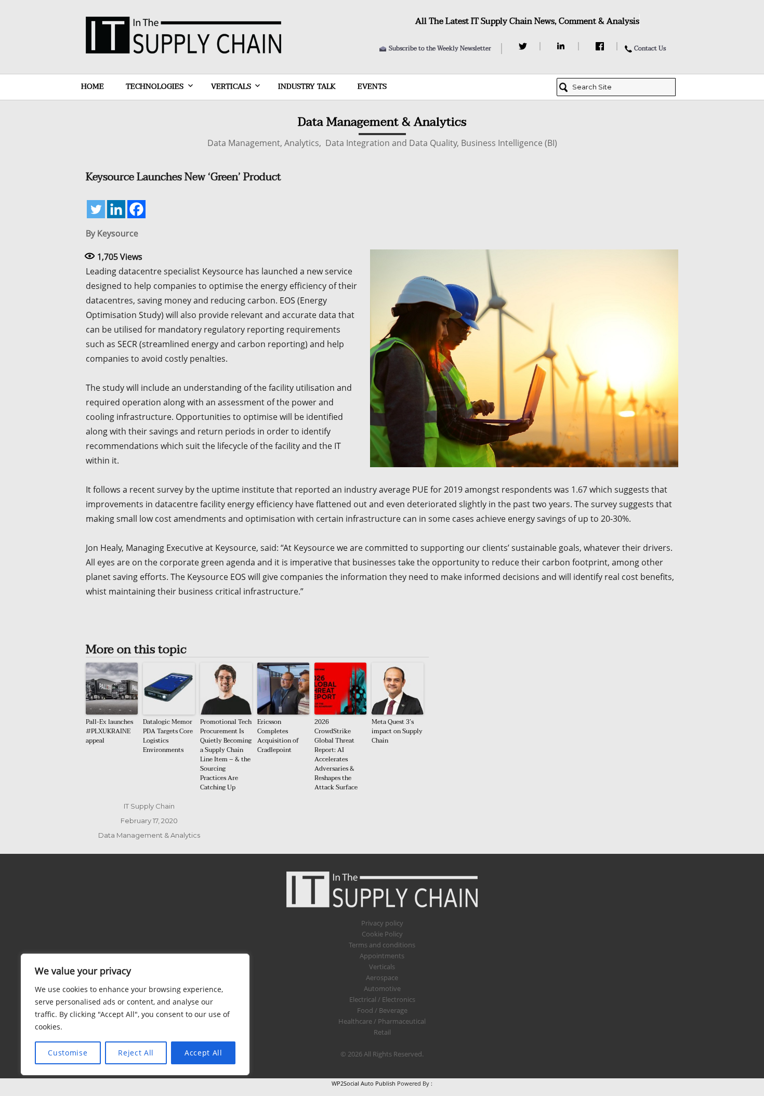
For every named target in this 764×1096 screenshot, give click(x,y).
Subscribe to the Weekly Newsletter (440, 48)
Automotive (382, 988)
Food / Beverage (382, 1010)
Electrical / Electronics (382, 999)
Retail (382, 1032)
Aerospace (382, 977)
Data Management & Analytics (149, 835)
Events (372, 87)
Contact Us (650, 48)
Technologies (154, 87)
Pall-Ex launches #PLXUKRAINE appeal (109, 731)
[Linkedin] (116, 209)
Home (92, 87)
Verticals (231, 87)
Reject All (136, 1053)
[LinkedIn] (562, 46)
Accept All (203, 1053)
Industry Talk (307, 87)
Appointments (382, 955)
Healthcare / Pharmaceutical (382, 1021)
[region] (135, 1014)
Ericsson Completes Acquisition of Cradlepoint (278, 736)
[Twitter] (524, 46)
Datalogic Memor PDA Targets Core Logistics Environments (168, 736)
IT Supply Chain (149, 806)
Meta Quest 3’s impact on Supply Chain (397, 731)
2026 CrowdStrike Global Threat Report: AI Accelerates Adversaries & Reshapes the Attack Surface (336, 754)
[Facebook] (601, 46)
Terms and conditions (382, 944)
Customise (67, 1053)
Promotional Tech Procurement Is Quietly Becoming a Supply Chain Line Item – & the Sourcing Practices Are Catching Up (226, 754)
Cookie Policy (382, 934)
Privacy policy (382, 923)
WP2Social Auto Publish (364, 1083)
